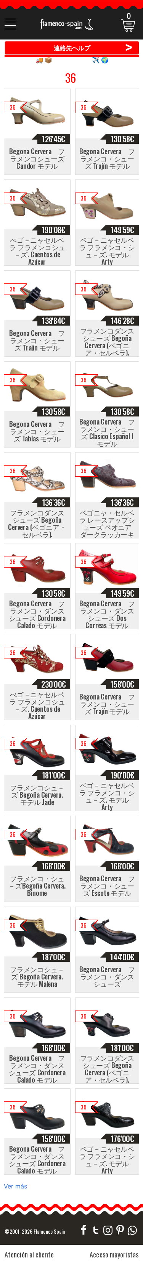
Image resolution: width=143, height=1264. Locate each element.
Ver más (15, 1186)
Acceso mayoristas (114, 1254)
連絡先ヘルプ (93, 47)
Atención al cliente (29, 1254)
